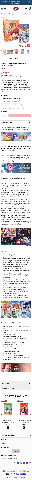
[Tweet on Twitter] (15, 59)
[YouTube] (27, 463)
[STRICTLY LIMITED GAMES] (16, 9)
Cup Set (25, 108)
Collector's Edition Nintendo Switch (12, 98)
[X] (21, 463)
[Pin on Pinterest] (18, 59)
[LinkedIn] (30, 463)
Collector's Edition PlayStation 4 (11, 108)
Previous (2, 32)
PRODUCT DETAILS (7, 122)
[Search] (5, 8)
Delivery (5, 111)
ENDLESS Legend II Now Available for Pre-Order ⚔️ (16, 3)
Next (30, 32)
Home (2, 14)
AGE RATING (5, 383)
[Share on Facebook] (13, 59)
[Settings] (25, 8)
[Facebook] (18, 463)
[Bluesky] (24, 463)
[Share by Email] (23, 59)
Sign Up (16, 451)
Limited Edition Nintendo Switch (11, 105)
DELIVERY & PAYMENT (8, 388)
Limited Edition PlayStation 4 (10, 101)
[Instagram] (15, 463)
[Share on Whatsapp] (20, 59)
